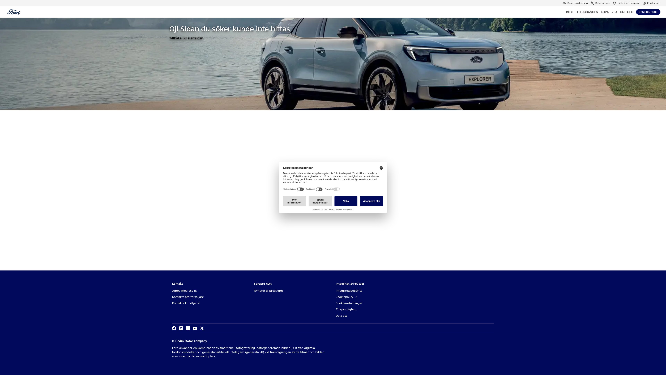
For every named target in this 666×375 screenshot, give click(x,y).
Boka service (602, 3)
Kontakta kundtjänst (186, 303)
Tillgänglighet (346, 309)
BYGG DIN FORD (648, 12)
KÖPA (605, 12)
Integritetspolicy (347, 291)
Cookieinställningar (349, 303)
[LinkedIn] (188, 328)
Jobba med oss (182, 291)
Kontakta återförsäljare (188, 297)
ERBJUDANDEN (587, 12)
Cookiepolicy (344, 297)
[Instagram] (181, 328)
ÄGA (614, 12)
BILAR (570, 12)
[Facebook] (174, 328)
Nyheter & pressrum (268, 291)
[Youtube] (195, 328)
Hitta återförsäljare (629, 3)
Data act (341, 316)
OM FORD (626, 12)
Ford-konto (653, 3)
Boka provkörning (577, 3)
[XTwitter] (202, 328)
